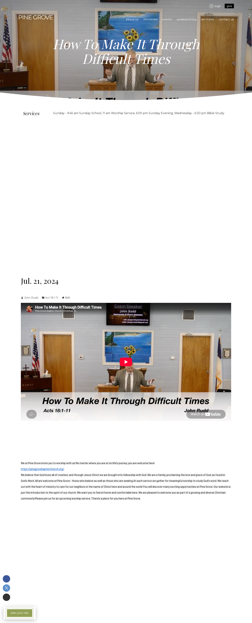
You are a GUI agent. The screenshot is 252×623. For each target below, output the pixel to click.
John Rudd (31, 297)
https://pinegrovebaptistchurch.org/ (42, 469)
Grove (35, 17)
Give (229, 6)
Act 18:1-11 (51, 297)
